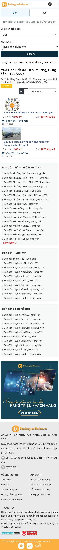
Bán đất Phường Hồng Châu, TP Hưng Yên (26, 182)
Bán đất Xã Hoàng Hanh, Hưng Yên (23, 208)
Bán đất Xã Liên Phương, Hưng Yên (22, 221)
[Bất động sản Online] (14, 4)
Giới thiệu (7, 86)
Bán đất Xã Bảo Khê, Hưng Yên (20, 203)
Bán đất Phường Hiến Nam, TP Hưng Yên (26, 177)
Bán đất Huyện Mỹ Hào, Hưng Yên (22, 276)
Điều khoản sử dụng (40, 489)
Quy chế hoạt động (40, 479)
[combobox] (29, 34)
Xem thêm (8, 243)
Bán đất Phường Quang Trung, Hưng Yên (25, 199)
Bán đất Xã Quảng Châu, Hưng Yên (22, 234)
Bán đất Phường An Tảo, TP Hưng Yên (24, 173)
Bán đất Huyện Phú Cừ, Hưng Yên (21, 280)
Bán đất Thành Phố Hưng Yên (21, 167)
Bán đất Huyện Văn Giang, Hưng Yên (23, 289)
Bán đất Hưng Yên (14, 252)
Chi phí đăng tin (9, 489)
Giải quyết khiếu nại (40, 494)
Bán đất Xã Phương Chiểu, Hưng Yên (23, 230)
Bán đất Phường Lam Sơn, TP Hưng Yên (25, 186)
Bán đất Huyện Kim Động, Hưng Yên (23, 271)
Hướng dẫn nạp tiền (11, 494)
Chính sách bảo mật (40, 484)
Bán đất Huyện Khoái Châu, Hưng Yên (24, 267)
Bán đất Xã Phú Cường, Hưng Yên (21, 225)
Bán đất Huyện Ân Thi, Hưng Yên (21, 263)
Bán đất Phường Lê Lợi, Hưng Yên (22, 190)
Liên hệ (5, 484)
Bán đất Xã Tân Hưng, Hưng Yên (21, 238)
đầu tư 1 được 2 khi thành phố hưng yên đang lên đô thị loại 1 (26, 143)
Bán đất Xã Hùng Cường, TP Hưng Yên (24, 216)
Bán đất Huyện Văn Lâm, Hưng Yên (22, 293)
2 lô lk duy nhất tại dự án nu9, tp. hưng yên (28, 112)
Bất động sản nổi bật (16, 308)
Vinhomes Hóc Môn (11, 499)
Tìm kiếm (29, 53)
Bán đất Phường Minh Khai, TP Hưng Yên (25, 195)
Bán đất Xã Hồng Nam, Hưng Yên (22, 212)
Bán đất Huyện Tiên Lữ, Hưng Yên (22, 284)
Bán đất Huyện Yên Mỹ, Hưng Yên (22, 298)
